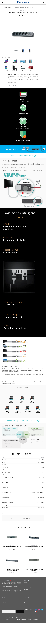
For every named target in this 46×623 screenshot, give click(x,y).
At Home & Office (5, 599)
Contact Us (26, 589)
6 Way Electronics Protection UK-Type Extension (34, 570)
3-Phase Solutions (5, 601)
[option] (23, 33)
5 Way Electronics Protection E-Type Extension (34, 547)
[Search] (41, 2)
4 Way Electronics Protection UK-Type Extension (12, 547)
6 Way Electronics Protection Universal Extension (12, 570)
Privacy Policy (11, 617)
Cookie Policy (17, 617)
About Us (25, 582)
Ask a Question (26, 518)
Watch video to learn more (22, 155)
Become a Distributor (27, 587)
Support (25, 585)
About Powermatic (27, 584)
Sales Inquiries (27, 602)
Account (3, 617)
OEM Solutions (4, 602)
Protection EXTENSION (10, 7)
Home (4, 7)
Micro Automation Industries (30, 599)
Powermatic (23, 10)
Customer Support (28, 604)
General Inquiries (28, 601)
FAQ (6, 617)
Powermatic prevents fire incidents (22, 420)
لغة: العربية (28, 611)
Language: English (28, 609)
